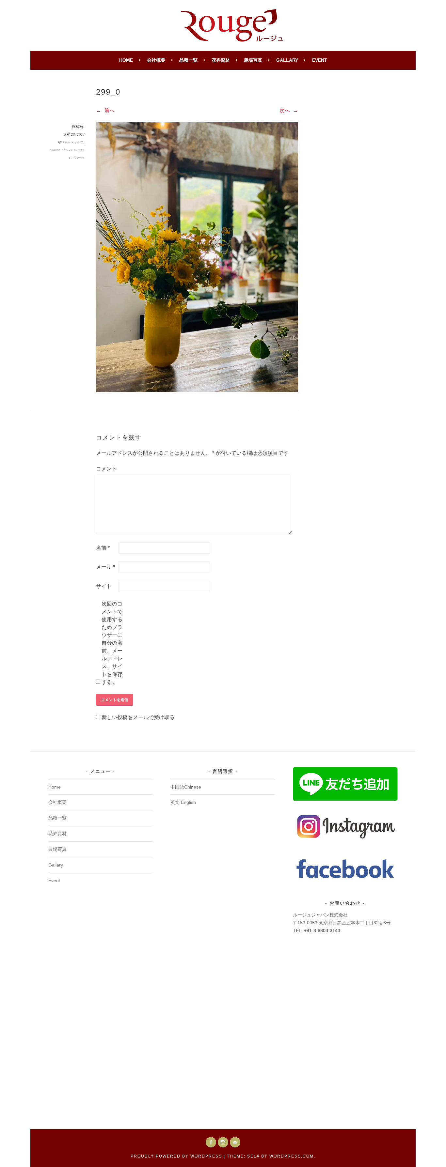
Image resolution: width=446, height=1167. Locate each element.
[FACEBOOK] (211, 1142)
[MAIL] (235, 1142)
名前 (103, 548)
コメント (106, 468)
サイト (104, 586)
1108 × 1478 (72, 142)
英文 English (183, 802)
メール (105, 567)
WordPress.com (291, 1156)
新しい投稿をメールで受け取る (138, 717)
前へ (109, 110)
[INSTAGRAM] (223, 1142)
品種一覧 (188, 60)
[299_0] (197, 390)
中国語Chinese (185, 787)
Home (126, 60)
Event (319, 60)
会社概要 (156, 60)
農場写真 (253, 60)
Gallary (287, 60)
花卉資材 (221, 60)
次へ (285, 110)
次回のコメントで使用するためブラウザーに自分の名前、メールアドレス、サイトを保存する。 (112, 643)
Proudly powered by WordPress (176, 1156)
